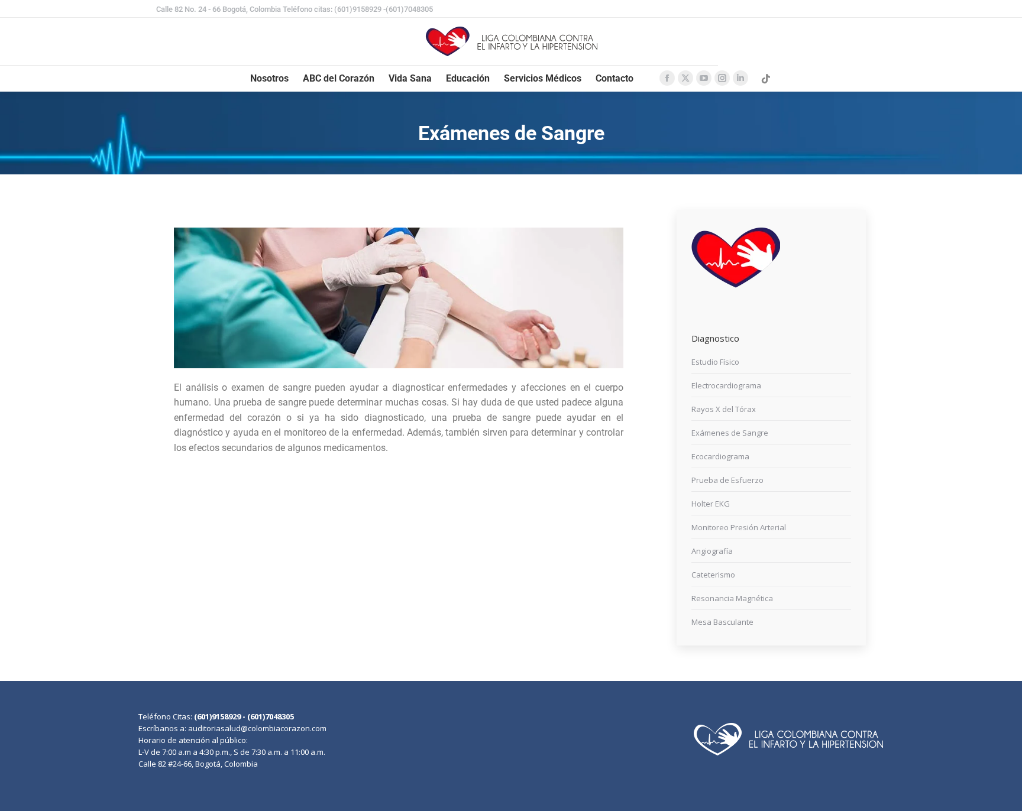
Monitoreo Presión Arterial (738, 527)
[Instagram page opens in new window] (722, 78)
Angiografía (712, 551)
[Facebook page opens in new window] (667, 78)
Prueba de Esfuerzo (727, 480)
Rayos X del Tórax (723, 409)
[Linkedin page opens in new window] (740, 78)
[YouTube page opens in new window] (703, 78)
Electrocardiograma (726, 385)
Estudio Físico (715, 361)
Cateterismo (713, 574)
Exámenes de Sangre (729, 432)
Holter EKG (710, 503)
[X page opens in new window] (685, 78)
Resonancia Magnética (732, 598)
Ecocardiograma (720, 456)
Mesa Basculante (722, 622)
